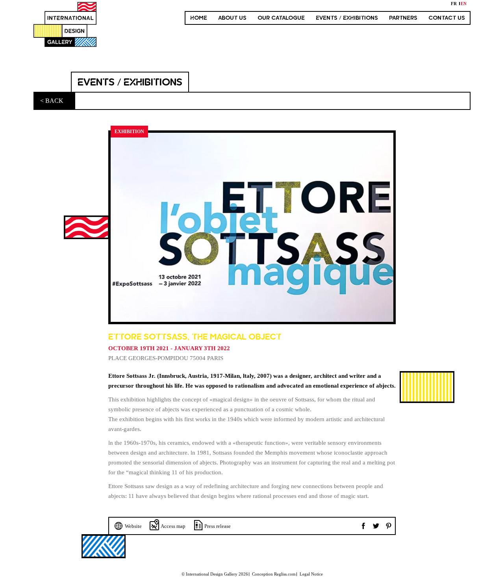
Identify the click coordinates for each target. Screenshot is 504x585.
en (464, 3)
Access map (173, 526)
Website (133, 526)
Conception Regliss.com (274, 574)
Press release (217, 526)
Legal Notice (311, 574)
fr (454, 3)
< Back (51, 100)
